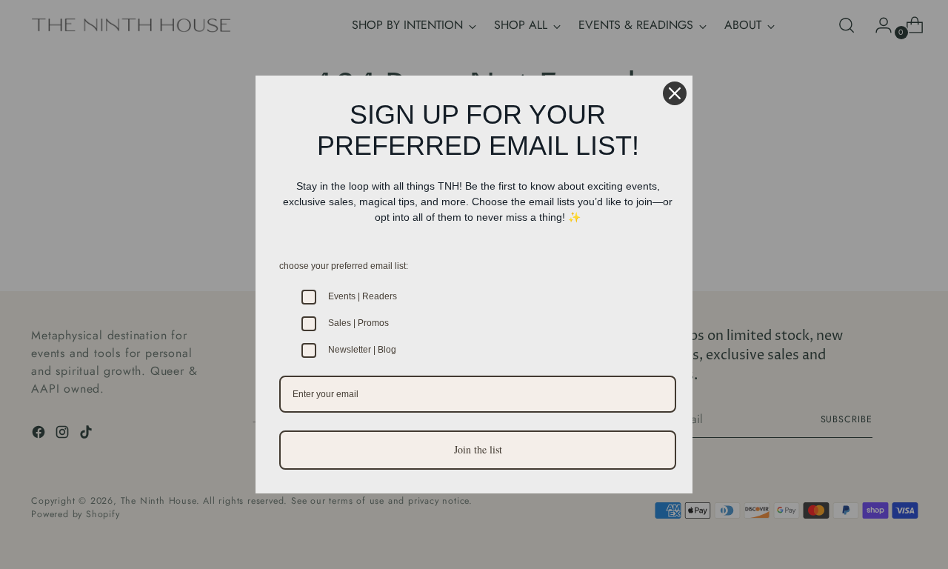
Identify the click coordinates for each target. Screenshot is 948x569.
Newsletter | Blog (362, 350)
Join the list (478, 449)
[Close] (674, 93)
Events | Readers (362, 296)
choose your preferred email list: (343, 266)
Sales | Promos (358, 323)
